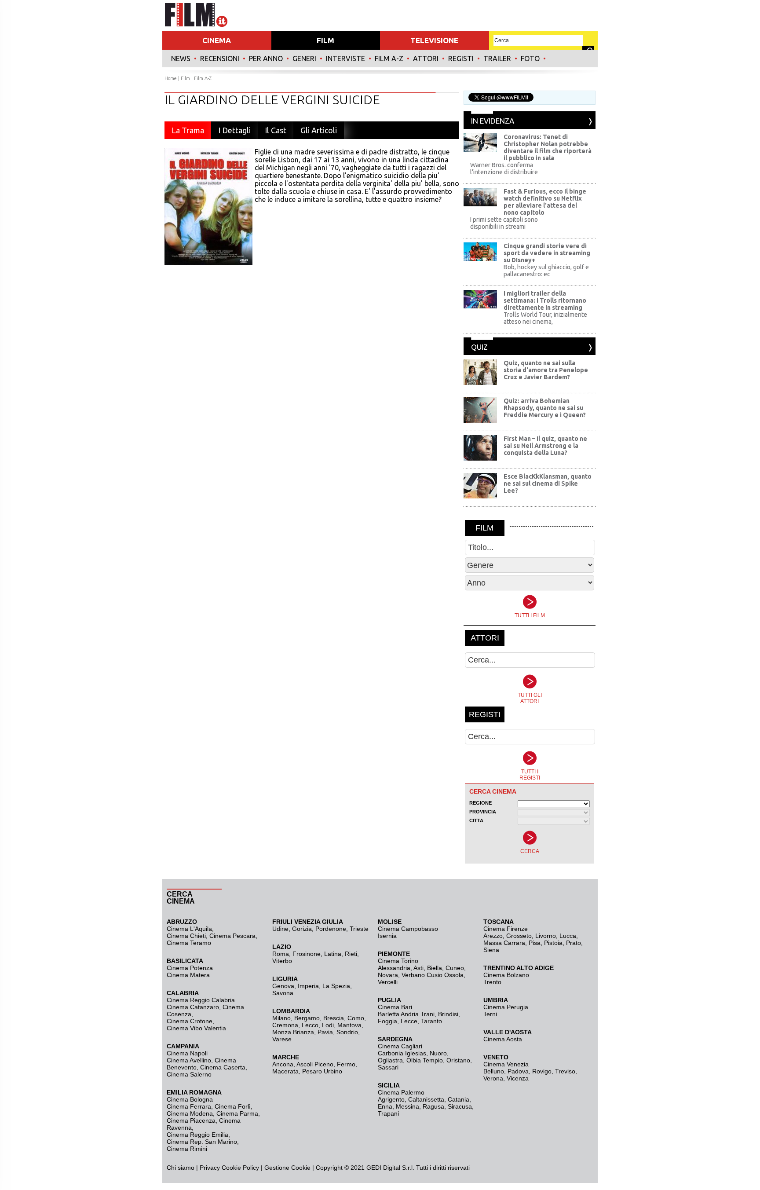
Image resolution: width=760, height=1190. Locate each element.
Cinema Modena (190, 1113)
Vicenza (518, 1078)
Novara (388, 974)
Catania (458, 1099)
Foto (530, 58)
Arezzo (493, 935)
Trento (492, 981)
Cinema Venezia (506, 1064)
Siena (491, 949)
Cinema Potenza (190, 967)
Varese (282, 1039)
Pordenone (330, 928)
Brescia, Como (343, 1018)
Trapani (388, 1113)
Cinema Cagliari (400, 1046)
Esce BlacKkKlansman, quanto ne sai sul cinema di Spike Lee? (548, 483)
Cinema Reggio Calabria (201, 999)
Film (185, 78)
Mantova (349, 1025)
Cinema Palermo (401, 1092)
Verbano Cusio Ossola (433, 974)
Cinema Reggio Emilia (197, 1134)
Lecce (409, 1021)
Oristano (458, 1060)
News (180, 58)
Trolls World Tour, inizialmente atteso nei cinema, (545, 318)
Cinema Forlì (233, 1106)
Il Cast (275, 130)
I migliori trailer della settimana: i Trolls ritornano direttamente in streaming (545, 300)
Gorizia (302, 928)
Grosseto (519, 935)
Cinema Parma (237, 1113)
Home (170, 78)
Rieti (351, 953)
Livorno (545, 935)
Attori (425, 58)
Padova (518, 1071)
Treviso (565, 1071)
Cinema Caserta (222, 1067)
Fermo (346, 1064)
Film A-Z (389, 58)
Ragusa (433, 1106)
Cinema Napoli (187, 1053)
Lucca (567, 935)
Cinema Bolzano (506, 974)
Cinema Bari (395, 1007)
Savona (282, 992)
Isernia (387, 935)
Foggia (387, 1021)
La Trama (188, 130)
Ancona (282, 1064)
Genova (283, 985)
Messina (407, 1106)
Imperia (308, 985)
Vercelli (388, 981)
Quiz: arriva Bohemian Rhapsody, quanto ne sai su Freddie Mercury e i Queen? (545, 407)
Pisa (535, 942)
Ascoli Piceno (314, 1064)
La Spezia (336, 985)
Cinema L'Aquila (189, 928)
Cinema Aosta (502, 1039)
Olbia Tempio (424, 1060)
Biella (434, 967)
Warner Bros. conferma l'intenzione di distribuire (504, 168)
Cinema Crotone (189, 1021)
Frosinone (306, 953)
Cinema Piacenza (191, 1120)
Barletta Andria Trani (406, 1014)
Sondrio (347, 1032)
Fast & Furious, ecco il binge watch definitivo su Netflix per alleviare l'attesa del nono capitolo (545, 202)
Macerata (285, 1071)
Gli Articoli (318, 130)
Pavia (325, 1032)
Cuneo (455, 967)
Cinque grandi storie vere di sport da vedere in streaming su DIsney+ (547, 253)
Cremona (285, 1025)
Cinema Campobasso (408, 928)
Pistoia (553, 942)
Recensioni (219, 58)
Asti (418, 967)
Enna (385, 1106)
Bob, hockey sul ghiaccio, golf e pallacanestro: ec (546, 271)
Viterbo (282, 960)
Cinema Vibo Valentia (196, 1028)
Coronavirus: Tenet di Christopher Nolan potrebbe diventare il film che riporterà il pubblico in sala (548, 147)
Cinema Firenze (505, 928)
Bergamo (307, 1018)
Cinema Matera (188, 974)
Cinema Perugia (505, 1007)
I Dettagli (234, 130)
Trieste (359, 928)
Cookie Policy (239, 1167)
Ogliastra (390, 1060)
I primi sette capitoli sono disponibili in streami (504, 223)
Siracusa (460, 1106)
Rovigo (542, 1071)
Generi (304, 58)
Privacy (210, 1167)
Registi (461, 58)
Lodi (328, 1025)
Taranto (431, 1021)
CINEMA (216, 40)
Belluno (493, 1071)
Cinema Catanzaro (193, 1007)
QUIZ (479, 347)
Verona (493, 1078)
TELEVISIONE (434, 40)
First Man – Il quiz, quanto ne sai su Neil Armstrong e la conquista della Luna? (545, 445)
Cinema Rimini (187, 1148)
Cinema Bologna (190, 1099)
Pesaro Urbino (322, 1071)
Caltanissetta (426, 1099)
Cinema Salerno (189, 1074)
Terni (490, 1014)
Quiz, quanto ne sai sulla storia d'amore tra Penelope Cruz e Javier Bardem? (546, 370)
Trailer (497, 58)
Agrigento (391, 1099)
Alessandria (394, 967)
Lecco (310, 1025)
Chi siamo (180, 1167)
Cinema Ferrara (189, 1106)
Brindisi (448, 1014)
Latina (332, 953)
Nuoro (438, 1053)
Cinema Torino (398, 960)
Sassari (388, 1067)
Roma (280, 953)
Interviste (345, 58)
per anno (266, 58)
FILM (325, 40)
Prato (573, 942)
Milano (281, 1018)
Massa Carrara (504, 942)
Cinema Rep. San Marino (202, 1141)
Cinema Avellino (189, 1060)
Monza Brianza (293, 1032)
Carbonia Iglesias (402, 1053)
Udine (280, 928)
